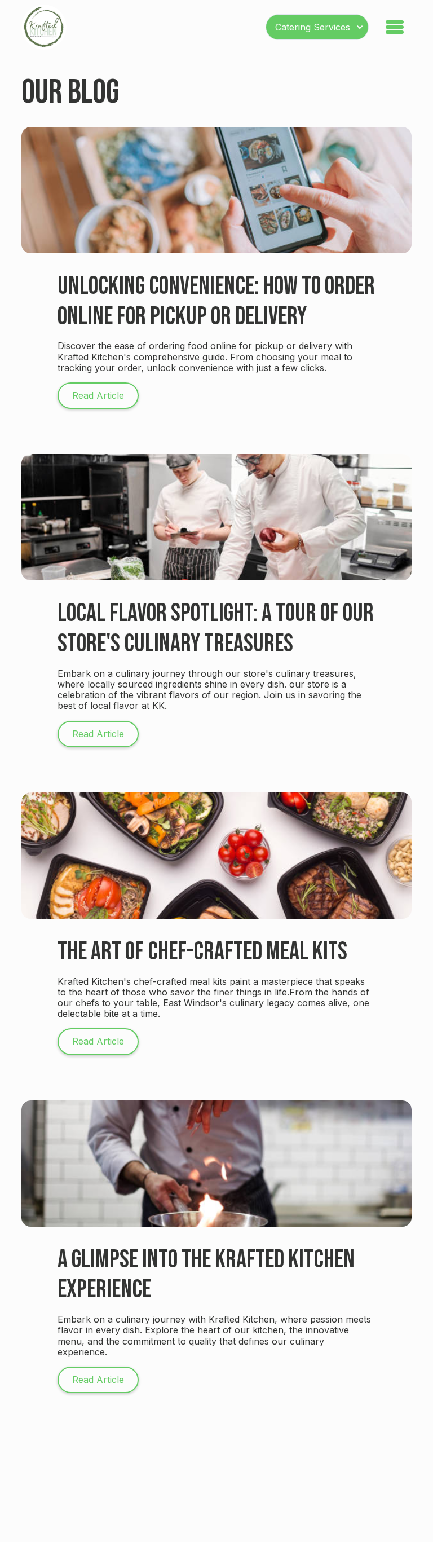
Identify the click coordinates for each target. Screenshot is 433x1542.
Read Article (98, 395)
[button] (317, 27)
